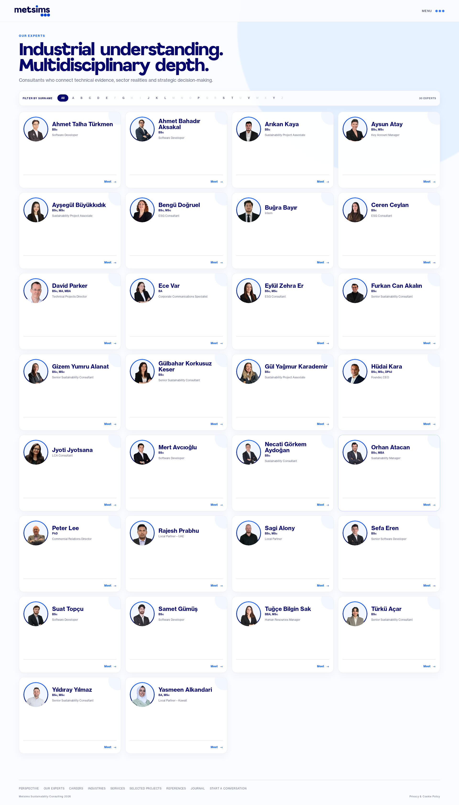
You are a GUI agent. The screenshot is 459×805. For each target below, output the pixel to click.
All (63, 98)
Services (117, 788)
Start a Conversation (228, 788)
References (176, 788)
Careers (76, 788)
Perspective (29, 788)
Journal (198, 788)
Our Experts (54, 788)
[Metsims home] (32, 10)
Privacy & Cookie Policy (425, 796)
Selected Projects (146, 788)
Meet (110, 181)
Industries (97, 788)
